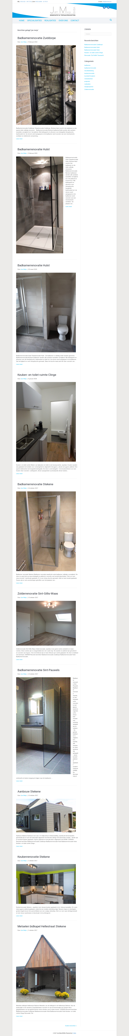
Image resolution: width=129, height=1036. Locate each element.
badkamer (87, 65)
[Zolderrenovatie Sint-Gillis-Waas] (46, 623)
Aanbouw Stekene (29, 791)
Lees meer (19, 139)
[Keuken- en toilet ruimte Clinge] (46, 421)
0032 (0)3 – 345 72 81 (26, 1)
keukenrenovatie (89, 73)
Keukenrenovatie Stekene (34, 856)
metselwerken (88, 78)
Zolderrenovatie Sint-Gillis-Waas (38, 593)
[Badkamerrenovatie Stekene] (46, 531)
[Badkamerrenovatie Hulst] (39, 205)
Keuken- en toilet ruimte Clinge (37, 374)
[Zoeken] (110, 20)
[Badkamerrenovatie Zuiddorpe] (46, 85)
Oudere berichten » (71, 1025)
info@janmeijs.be (106, 1)
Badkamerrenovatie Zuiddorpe (37, 38)
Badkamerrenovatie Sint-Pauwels (38, 670)
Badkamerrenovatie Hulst (34, 149)
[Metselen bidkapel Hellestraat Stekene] (46, 968)
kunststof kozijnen (89, 76)
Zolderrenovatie (89, 89)
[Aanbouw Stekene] (46, 815)
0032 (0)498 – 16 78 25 (42, 1)
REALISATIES (50, 20)
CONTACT (75, 20)
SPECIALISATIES (34, 20)
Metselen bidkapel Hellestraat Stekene (42, 926)
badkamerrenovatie (90, 68)
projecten (87, 81)
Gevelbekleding (89, 70)
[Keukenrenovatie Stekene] (46, 884)
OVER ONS (63, 20)
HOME (21, 20)
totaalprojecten (88, 86)
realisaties (87, 84)
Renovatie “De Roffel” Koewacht (94, 55)
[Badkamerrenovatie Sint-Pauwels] (43, 725)
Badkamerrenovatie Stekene (35, 484)
